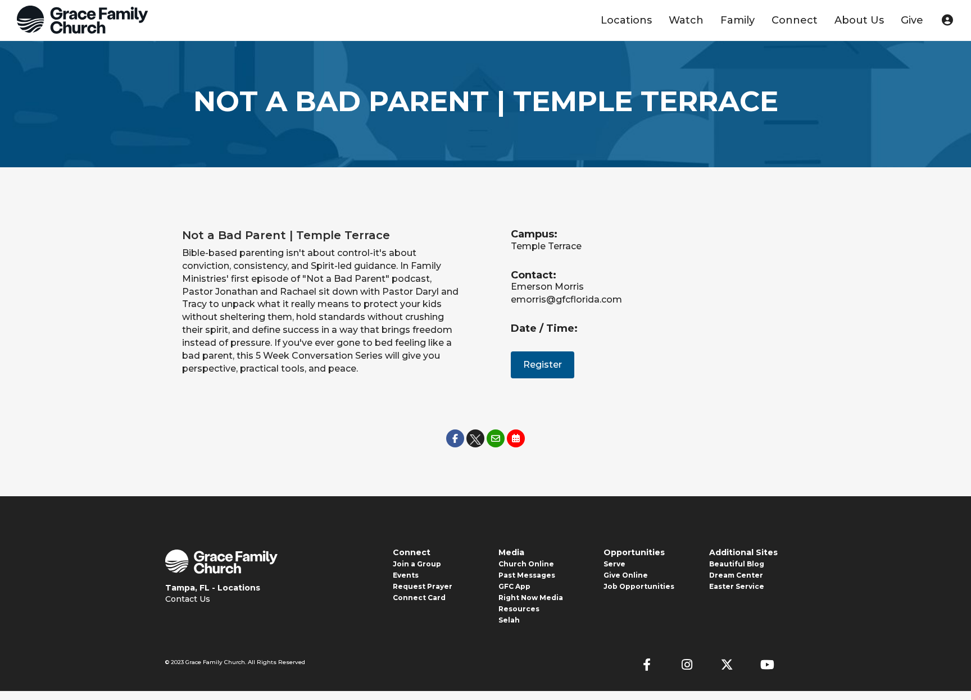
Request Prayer (422, 586)
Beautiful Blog (736, 564)
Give (912, 20)
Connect (795, 20)
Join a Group (417, 564)
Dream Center (736, 575)
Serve (614, 564)
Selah (509, 620)
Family (737, 20)
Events (406, 575)
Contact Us (187, 599)
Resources (518, 609)
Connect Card (419, 597)
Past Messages (526, 575)
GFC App (514, 586)
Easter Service (736, 586)
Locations (626, 20)
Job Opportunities (639, 586)
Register (542, 364)
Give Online (626, 575)
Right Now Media (530, 597)
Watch (686, 20)
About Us (859, 20)
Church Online (526, 564)
